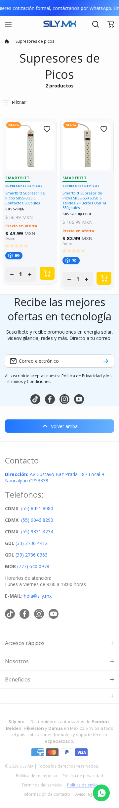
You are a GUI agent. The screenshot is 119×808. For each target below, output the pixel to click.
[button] (110, 24)
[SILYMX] (59, 24)
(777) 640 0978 (33, 566)
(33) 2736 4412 (32, 543)
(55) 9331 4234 (37, 531)
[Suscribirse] (106, 361)
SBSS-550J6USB (76, 214)
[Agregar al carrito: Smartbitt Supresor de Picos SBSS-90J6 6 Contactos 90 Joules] (47, 273)
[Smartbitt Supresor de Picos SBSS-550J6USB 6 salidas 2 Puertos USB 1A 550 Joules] (87, 146)
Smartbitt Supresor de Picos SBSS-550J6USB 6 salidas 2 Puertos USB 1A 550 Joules (84, 200)
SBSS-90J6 (14, 209)
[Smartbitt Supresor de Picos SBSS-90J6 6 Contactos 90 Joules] (30, 146)
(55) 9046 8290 (37, 520)
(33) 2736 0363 (32, 555)
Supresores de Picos (24, 186)
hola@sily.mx (37, 596)
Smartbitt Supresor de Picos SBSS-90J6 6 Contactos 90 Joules (25, 198)
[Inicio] (7, 41)
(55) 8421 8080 (37, 508)
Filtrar (19, 102)
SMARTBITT (17, 177)
